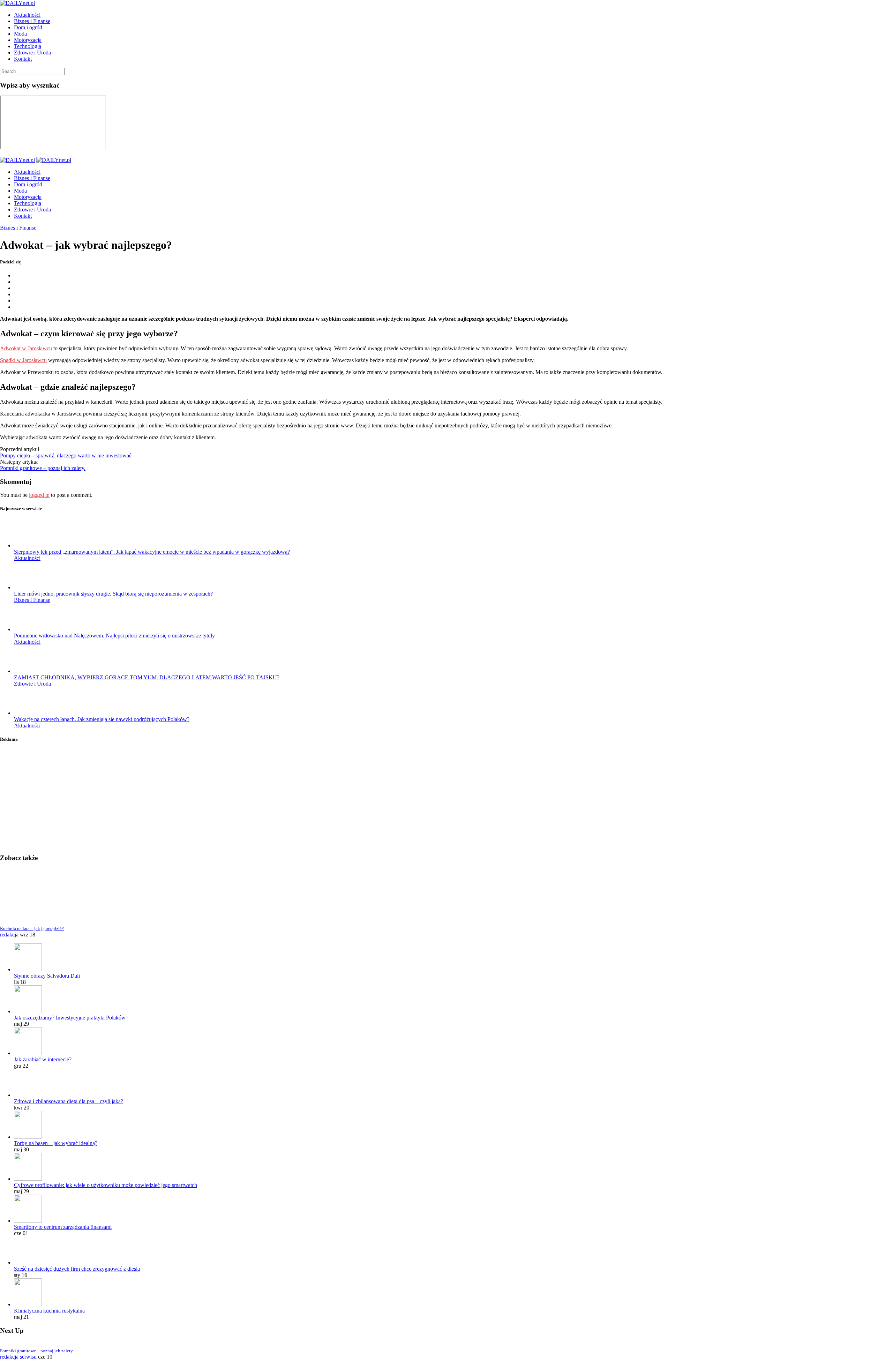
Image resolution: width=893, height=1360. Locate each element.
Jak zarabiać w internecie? (43, 1059)
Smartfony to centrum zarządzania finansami (63, 1227)
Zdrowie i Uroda (32, 52)
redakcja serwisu (18, 1357)
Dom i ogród (28, 27)
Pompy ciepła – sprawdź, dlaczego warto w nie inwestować (66, 455)
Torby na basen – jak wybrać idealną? (55, 1143)
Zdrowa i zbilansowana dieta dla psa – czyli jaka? (68, 1101)
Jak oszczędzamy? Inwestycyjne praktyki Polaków (70, 1018)
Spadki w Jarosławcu (23, 360)
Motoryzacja (28, 40)
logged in (39, 495)
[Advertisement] (209, 798)
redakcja (9, 934)
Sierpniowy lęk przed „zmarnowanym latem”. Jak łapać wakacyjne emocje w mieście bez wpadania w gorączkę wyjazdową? (152, 552)
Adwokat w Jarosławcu (26, 348)
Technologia (27, 46)
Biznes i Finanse (32, 21)
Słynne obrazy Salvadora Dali (47, 976)
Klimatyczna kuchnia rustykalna (49, 1311)
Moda (20, 34)
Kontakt (23, 59)
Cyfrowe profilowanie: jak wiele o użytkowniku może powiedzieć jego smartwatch (105, 1185)
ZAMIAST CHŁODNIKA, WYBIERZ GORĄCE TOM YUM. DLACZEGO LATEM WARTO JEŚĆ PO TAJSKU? (146, 677)
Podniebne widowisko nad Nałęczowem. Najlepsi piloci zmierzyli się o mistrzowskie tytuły (114, 635)
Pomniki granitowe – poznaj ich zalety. (42, 468)
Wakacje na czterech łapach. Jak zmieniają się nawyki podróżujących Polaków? (101, 719)
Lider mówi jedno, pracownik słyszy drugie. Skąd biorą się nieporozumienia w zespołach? (113, 594)
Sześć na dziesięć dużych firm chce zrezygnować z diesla (77, 1269)
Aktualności (27, 15)
